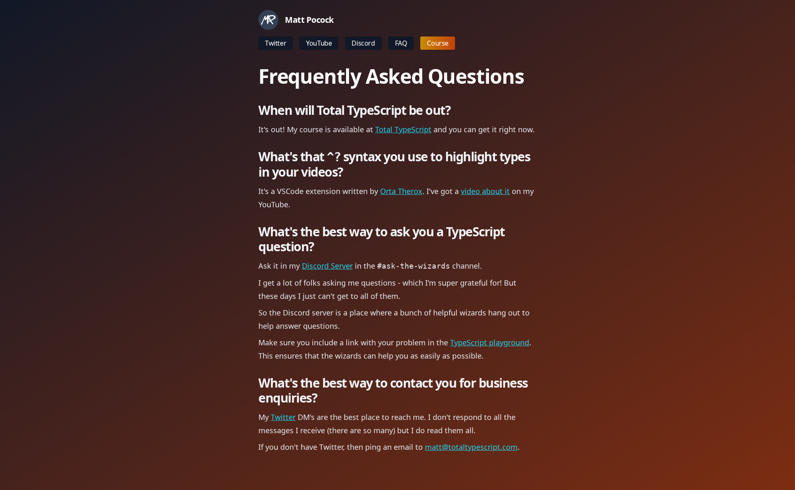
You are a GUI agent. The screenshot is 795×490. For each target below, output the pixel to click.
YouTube (319, 43)
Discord (363, 43)
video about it (485, 191)
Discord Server (327, 266)
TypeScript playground (489, 342)
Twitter (275, 43)
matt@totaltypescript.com (471, 447)
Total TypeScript (403, 129)
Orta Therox (401, 191)
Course (437, 43)
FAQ (401, 43)
